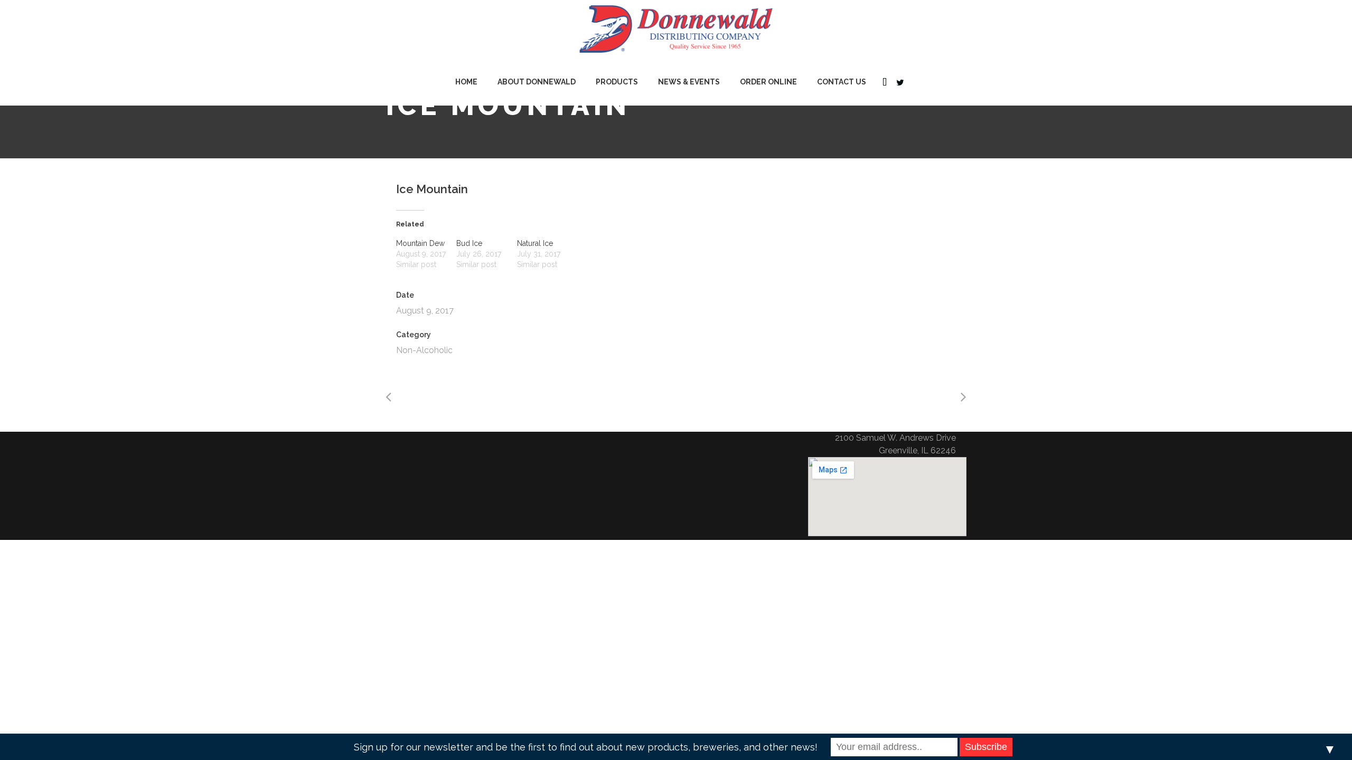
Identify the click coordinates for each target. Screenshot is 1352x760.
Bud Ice (469, 243)
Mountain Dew (420, 243)
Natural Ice (535, 243)
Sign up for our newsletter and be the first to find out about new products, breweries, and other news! (586, 747)
